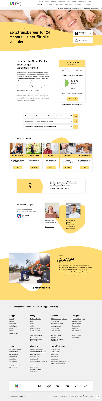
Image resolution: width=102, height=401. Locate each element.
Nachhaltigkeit (13, 326)
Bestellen (72, 99)
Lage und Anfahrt (34, 356)
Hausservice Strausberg (57, 323)
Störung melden (83, 40)
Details (17, 167)
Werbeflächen (54, 356)
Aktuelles (47, 1)
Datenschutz (63, 396)
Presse (11, 328)
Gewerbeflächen (55, 354)
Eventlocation (54, 359)
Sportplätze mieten (76, 323)
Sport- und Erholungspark (78, 319)
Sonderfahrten (13, 356)
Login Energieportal (35, 331)
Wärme (32, 323)
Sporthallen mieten (76, 321)
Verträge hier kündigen (86, 396)
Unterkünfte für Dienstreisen (58, 364)
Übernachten (75, 328)
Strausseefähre (13, 361)
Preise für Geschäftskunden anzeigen (71, 104)
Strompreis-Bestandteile (58, 189)
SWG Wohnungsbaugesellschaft (59, 319)
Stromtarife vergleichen (82, 33)
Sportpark (68, 5)
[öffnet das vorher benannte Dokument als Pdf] (75, 116)
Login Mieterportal (55, 331)
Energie (39, 5)
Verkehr (59, 5)
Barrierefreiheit (73, 396)
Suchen (89, 1)
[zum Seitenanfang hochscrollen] (98, 397)
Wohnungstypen (55, 328)
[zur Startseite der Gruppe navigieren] (15, 3)
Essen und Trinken (76, 331)
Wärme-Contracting (56, 349)
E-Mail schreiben (49, 227)
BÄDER (88, 5)
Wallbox (32, 326)
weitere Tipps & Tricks (42, 288)
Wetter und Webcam (35, 354)
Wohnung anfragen (56, 326)
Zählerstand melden (35, 328)
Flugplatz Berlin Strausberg (37, 349)
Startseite (11, 319)
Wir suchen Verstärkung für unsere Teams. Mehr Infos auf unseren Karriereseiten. (75, 8)
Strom (31, 321)
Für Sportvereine (76, 326)
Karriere (69, 1)
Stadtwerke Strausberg (36, 319)
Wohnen (49, 5)
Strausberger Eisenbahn (15, 349)
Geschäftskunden (61, 1)
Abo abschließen (13, 354)
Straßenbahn (12, 359)
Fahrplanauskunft (13, 351)
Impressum (55, 396)
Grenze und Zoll (34, 359)
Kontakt (74, 1)
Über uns (41, 1)
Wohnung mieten (55, 321)
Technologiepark (55, 351)
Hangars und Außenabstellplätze (38, 361)
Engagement (53, 1)
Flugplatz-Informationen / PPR (38, 351)
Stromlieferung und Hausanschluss (60, 361)
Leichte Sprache (81, 1)
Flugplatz (78, 5)
